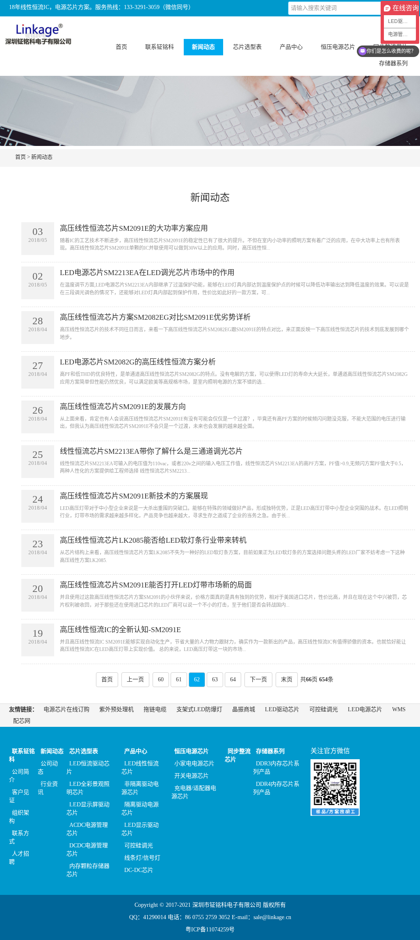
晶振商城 (243, 709)
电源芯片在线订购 (66, 709)
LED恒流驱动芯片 (88, 767)
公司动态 (48, 767)
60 (161, 679)
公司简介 (19, 776)
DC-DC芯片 (138, 870)
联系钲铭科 (22, 755)
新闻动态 (41, 157)
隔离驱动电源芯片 (140, 808)
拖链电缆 (155, 709)
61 (179, 679)
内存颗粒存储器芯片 (88, 870)
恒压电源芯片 (191, 751)
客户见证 (19, 796)
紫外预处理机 (116, 709)
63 (215, 679)
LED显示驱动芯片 (140, 829)
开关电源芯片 (191, 776)
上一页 (135, 679)
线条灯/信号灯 (142, 858)
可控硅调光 (323, 709)
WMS (399, 709)
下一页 (258, 679)
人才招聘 (19, 858)
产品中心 (135, 751)
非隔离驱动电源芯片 (140, 788)
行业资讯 (48, 788)
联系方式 (19, 837)
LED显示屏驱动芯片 (88, 808)
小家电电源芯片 (194, 763)
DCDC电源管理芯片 (87, 849)
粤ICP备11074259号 (210, 929)
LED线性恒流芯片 (140, 767)
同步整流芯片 (238, 755)
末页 (286, 679)
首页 (121, 47)
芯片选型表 (83, 751)
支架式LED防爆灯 (199, 709)
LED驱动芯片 (282, 709)
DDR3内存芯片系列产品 (276, 767)
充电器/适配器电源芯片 (193, 792)
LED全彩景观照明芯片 (88, 788)
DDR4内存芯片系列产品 (276, 788)
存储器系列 (270, 751)
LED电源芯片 (365, 709)
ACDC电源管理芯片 (87, 829)
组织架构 (19, 817)
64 (233, 679)
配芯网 (21, 721)
